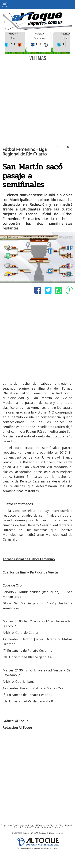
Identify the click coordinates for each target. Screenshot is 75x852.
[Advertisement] (37, 102)
